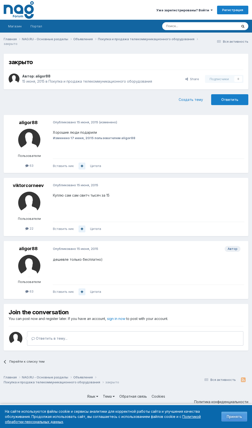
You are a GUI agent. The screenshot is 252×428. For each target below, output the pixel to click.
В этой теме (222, 26)
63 (31, 165)
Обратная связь (133, 396)
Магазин (15, 26)
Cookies (158, 396)
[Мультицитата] (82, 166)
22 (31, 228)
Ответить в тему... (51, 338)
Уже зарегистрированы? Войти (183, 10)
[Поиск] (242, 26)
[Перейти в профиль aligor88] (14, 79)
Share (193, 79)
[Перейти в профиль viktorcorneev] (29, 203)
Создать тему (191, 99)
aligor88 (42, 76)
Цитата (95, 166)
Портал (36, 26)
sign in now (116, 318)
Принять (234, 416)
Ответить (229, 99)
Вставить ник (63, 166)
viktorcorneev (28, 185)
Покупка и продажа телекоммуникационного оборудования (100, 81)
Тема (108, 396)
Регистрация (232, 10)
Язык (91, 396)
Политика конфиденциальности (221, 402)
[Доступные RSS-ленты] (243, 379)
